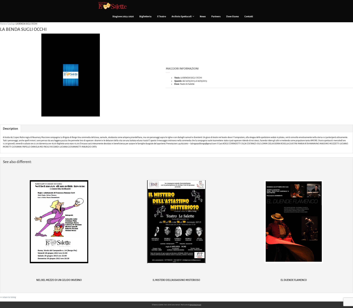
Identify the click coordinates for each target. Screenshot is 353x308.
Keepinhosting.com (195, 305)
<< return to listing (8, 297)
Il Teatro (161, 16)
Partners (216, 16)
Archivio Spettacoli (182, 16)
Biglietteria (145, 16)
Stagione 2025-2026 (123, 16)
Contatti (248, 16)
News (203, 16)
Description (10, 128)
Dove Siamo (232, 16)
